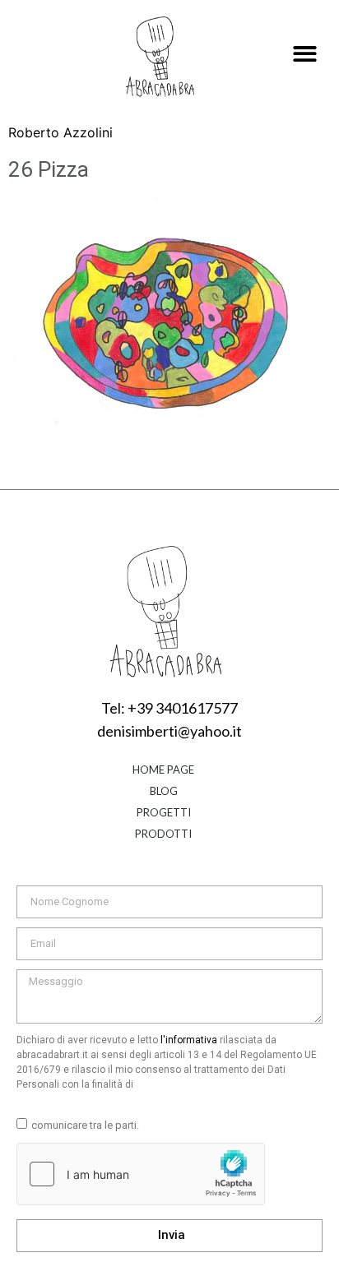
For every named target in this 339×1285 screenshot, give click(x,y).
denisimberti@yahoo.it (169, 731)
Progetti (164, 812)
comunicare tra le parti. (85, 1125)
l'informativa (188, 1040)
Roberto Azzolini (60, 132)
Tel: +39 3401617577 (169, 708)
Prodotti (163, 833)
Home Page (163, 769)
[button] (305, 54)
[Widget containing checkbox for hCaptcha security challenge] (140, 1174)
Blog (164, 790)
